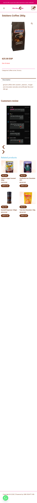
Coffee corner (12, 70)
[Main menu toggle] (4, 8)
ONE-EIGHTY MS (29, 494)
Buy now (4, 175)
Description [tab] (6, 80)
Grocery (19, 70)
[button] (32, 23)
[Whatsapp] (5, 498)
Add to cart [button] (5, 185)
